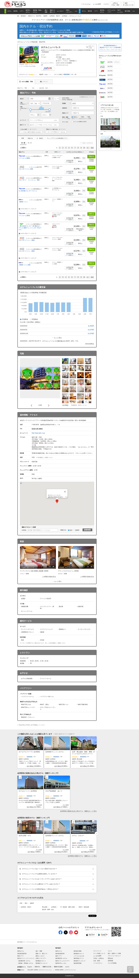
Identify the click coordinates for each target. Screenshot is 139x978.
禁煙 (22, 138)
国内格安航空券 (21, 953)
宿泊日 (22, 98)
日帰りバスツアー (41, 958)
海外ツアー (58, 956)
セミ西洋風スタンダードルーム (28, 191)
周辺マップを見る (62, 61)
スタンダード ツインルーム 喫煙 (29, 180)
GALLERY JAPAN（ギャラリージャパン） (39, 970)
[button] (28, 74)
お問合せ (115, 4)
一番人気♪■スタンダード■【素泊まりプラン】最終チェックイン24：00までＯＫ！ (30, 227)
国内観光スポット (41, 961)
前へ (32, 405)
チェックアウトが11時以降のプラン (57, 138)
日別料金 (35, 319)
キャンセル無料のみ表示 (80, 121)
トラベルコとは (85, 4)
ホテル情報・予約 (27, 81)
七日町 (59, 59)
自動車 (77, 530)
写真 (33, 88)
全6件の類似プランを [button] (28, 233)
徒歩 (71, 530)
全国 (21, 903)
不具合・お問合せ (98, 958)
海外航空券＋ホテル (61, 958)
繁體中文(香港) (58, 967)
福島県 (58, 55)
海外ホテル (58, 951)
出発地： (24, 530)
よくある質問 (97, 4)
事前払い (80, 161)
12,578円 (91, 330)
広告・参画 (96, 960)
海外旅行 (58, 948)
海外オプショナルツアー (62, 961)
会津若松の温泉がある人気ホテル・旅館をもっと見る (78, 811)
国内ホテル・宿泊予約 (36, 26)
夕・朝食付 (40, 138)
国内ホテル (20, 951)
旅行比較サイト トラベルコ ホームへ (27, 942)
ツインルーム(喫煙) (24, 158)
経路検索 (87, 530)
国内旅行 (20, 948)
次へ (88, 148)
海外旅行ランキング (79, 961)
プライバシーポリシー (114, 956)
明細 (84, 158)
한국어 (67, 967)
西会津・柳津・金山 (48, 909)
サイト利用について (99, 953)
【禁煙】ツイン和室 (24, 265)
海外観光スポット (79, 953)
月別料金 (25, 319)
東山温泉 (44, 907)
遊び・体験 (39, 951)
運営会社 (110, 958)
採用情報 (110, 960)
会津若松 (63, 55)
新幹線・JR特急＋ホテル (25, 963)
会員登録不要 (69, 160)
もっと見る (58, 338)
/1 (52, 567)
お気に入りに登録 (91, 46)
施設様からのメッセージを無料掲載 (110, 47)
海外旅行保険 (77, 951)
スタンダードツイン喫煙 (26, 169)
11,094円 (91, 326)
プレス (110, 951)
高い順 (30, 143)
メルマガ (106, 4)
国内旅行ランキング (41, 963)
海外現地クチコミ (79, 958)
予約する (91, 156)
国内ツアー (20, 956)
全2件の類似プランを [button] (28, 208)
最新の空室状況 (87, 143)
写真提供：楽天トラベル (25, 64)
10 (84, 148)
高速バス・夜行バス (41, 953)
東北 (26, 903)
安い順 (23, 143)
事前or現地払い (80, 228)
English (29, 967)
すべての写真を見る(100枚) (28, 66)
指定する (76, 108)
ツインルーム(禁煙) (24, 215)
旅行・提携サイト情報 (114, 953)
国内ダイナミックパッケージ (25, 958)
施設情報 (110, 62)
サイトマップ (97, 951)
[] (102, 20)
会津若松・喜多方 (26, 907)
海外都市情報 (77, 963)
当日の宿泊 (67, 98)
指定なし (75, 117)
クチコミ (45, 81)
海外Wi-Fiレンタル (60, 963)
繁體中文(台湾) (47, 967)
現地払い (80, 205)
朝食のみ (30, 138)
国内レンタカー (40, 956)
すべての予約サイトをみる (56, 132)
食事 (47, 152)
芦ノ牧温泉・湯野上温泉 (67, 907)
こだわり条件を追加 (31, 132)
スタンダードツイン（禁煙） (27, 240)
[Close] (65, 491)
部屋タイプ (57, 152)
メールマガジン (98, 963)
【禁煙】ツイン (23, 202)
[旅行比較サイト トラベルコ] (18, 16)
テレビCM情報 (112, 963)
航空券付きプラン (48, 69)
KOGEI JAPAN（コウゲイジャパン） (66, 970)
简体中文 (37, 967)
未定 (31, 98)
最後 (92, 148)
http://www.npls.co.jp (62, 65)
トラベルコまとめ (79, 956)
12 (118, 131)
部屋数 (64, 103)
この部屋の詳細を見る (49, 576)
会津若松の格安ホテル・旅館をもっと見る (82, 856)
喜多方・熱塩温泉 (84, 907)
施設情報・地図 (43, 88)
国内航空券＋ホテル (24, 961)
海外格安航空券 (60, 953)
